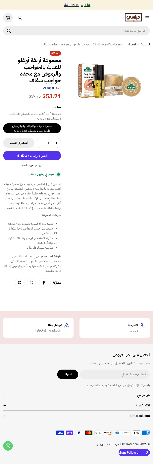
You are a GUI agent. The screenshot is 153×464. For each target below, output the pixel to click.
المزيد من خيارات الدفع (32, 165)
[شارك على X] (31, 282)
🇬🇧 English (71, 5)
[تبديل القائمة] (147, 17)
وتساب (134, 330)
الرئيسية (145, 44)
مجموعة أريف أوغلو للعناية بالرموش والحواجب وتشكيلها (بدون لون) (32, 128)
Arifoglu (48, 88)
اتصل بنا (133, 325)
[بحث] (8, 30)
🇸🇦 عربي (85, 5)
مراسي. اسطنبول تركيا (107, 444)
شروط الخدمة (115, 385)
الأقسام (132, 44)
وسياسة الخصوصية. (96, 385)
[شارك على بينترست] (20, 282)
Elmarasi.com (129, 444)
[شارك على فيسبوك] (43, 282)
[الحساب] (20, 17)
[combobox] (76, 30)
